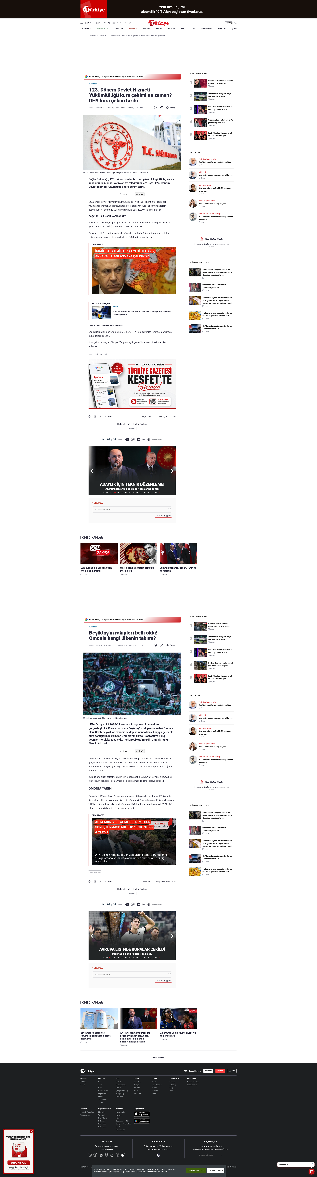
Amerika (137, 1088)
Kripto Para (102, 1094)
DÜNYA (183, 28)
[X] (127, 439)
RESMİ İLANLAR (206, 28)
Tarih (171, 1091)
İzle (235, 28)
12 (134, 492)
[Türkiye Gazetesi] (158, 25)
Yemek (154, 1088)
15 (142, 492)
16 (145, 492)
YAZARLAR (119, 28)
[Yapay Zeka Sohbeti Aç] (312, 1172)
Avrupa (136, 1085)
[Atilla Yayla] (194, 175)
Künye (118, 1118)
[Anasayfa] (87, 1071)
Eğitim (82, 1085)
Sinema (172, 1082)
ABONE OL (220, 1071)
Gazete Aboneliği (104, 23)
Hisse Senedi (103, 1091)
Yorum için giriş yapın (163, 516)
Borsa (100, 1082)
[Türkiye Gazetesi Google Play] (142, 1121)
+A (142, 194)
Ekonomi (101, 1078)
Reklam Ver (120, 1130)
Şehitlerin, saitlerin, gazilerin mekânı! (215, 162)
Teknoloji (101, 1115)
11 (131, 492)
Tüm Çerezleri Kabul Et (196, 1170)
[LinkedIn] (138, 439)
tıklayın (211, 247)
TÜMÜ (159, 492)
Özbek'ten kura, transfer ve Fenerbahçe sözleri (214, 286)
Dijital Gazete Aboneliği (123, 23)
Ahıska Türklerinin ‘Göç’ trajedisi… (214, 204)
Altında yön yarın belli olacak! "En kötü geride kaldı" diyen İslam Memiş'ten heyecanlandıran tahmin (217, 300)
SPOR (193, 28)
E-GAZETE (208, 1071)
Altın (100, 1085)
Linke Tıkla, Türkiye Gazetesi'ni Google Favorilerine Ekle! (116, 76)
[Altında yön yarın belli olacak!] (195, 304)
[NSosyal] (143, 439)
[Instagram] (112, 1155)
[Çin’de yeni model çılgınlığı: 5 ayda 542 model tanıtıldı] (195, 332)
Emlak (100, 1097)
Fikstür (118, 1088)
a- (137, 194)
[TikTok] (117, 1155)
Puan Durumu (121, 1085)
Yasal (118, 1127)
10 (129, 492)
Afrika (136, 1091)
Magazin (101, 1112)
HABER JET (222, 28)
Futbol (118, 1082)
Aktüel (154, 1094)
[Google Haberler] (154, 439)
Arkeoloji (173, 1085)
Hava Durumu (156, 1085)
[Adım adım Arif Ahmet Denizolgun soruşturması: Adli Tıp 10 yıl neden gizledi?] (201, 626)
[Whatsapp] (155, 107)
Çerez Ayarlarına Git (216, 1170)
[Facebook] (95, 416)
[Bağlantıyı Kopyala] (161, 107)
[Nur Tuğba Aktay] (194, 188)
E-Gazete (91, 23)
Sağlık (154, 1082)
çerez (134, 1169)
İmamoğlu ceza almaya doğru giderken (216, 175)
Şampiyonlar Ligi (122, 1091)
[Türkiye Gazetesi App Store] (142, 1114)
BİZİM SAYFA (133, 28)
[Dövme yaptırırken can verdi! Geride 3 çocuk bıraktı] (201, 83)
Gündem (83, 1078)
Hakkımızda (120, 1112)
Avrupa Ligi (120, 1094)
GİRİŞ (230, 23)
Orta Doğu (137, 1082)
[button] (172, 471)
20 (156, 492)
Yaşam (154, 1078)
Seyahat (155, 1091)
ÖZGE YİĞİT (97, 873)
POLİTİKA (159, 28)
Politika (83, 1082)
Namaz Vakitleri (193, 1082)
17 (148, 492)
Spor (117, 1078)
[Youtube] (106, 1155)
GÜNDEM (146, 28)
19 (153, 492)
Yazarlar (83, 1108)
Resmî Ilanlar (103, 1118)
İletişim (118, 1115)
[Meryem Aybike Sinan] (194, 203)
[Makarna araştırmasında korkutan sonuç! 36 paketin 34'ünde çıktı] (195, 319)
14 (139, 492)
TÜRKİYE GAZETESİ (100, 354)
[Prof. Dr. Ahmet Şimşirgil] (194, 162)
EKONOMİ (171, 28)
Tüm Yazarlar (85, 1115)
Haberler (93, 84)
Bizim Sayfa (191, 1078)
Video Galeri (102, 1127)
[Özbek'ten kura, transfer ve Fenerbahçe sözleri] (195, 291)
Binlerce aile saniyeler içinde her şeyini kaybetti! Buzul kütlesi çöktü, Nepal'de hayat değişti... (217, 272)
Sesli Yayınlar (192, 1085)
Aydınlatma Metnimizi (146, 1172)
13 (137, 492)
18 (150, 492)
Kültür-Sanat (175, 1078)
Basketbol (119, 1097)
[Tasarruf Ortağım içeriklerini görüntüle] (103, 29)
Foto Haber (102, 1124)
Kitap (171, 1088)
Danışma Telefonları (123, 1124)
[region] (159, 1171)
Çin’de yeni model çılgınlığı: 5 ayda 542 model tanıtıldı (217, 327)
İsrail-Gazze (138, 1094)
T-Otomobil (102, 1100)
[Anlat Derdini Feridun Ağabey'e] (194, 216)
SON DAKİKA (86, 28)
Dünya (136, 1078)
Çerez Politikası (231, 1167)
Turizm (100, 1103)
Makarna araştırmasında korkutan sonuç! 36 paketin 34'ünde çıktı (217, 314)
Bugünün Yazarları (87, 1112)
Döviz (100, 1088)
